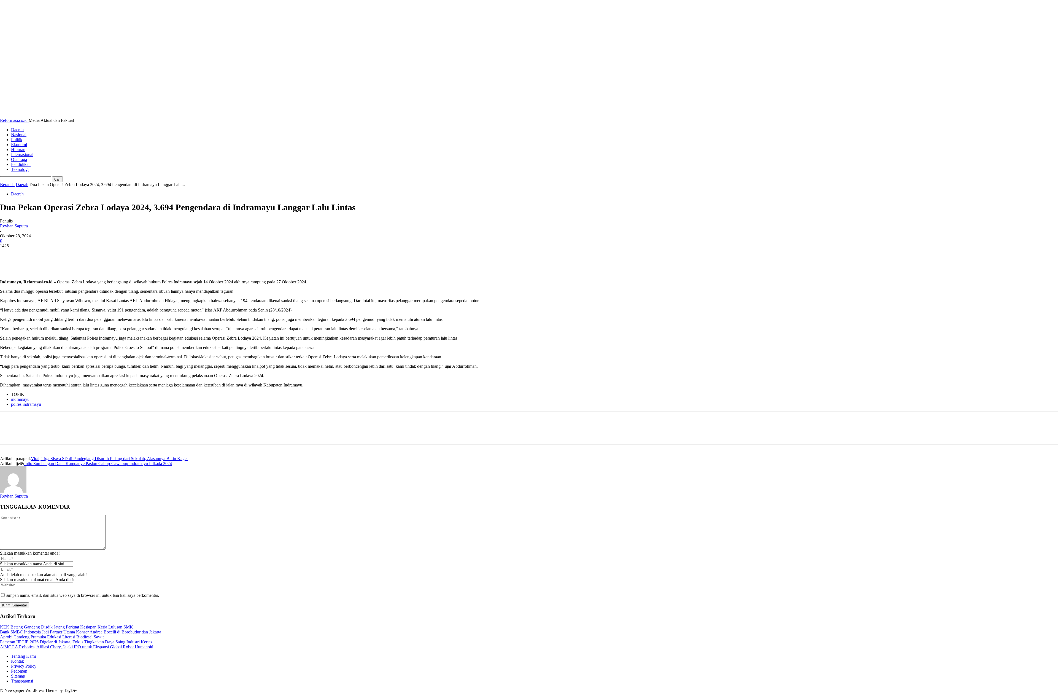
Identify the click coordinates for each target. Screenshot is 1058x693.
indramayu (20, 399)
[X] (29, 254)
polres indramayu (26, 404)
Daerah (17, 129)
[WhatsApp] (69, 254)
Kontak (17, 661)
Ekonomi (19, 144)
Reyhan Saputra (14, 226)
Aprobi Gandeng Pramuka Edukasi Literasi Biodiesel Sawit (52, 637)
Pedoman (19, 671)
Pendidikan (21, 164)
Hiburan (18, 149)
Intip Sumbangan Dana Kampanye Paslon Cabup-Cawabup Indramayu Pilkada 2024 (98, 463)
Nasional (18, 134)
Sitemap (18, 676)
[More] (88, 254)
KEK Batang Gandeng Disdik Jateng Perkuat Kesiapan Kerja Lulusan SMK (66, 627)
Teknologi (20, 169)
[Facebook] (9, 254)
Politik (16, 139)
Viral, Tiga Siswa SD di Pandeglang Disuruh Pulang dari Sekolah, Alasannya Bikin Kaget (109, 458)
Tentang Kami (23, 656)
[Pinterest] (49, 254)
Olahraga (19, 159)
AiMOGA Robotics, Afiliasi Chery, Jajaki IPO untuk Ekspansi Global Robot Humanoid (76, 646)
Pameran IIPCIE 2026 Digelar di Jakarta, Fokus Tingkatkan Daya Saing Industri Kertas (76, 642)
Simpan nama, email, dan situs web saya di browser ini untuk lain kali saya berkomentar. (82, 595)
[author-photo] (13, 491)
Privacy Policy (23, 666)
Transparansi (22, 681)
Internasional (22, 154)
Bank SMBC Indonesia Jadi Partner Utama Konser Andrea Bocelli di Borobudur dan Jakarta (80, 632)
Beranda (7, 184)
